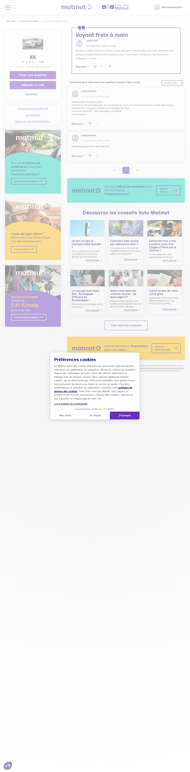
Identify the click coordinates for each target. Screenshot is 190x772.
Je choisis (95, 415)
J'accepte (125, 415)
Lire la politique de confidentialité (71, 404)
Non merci (65, 415)
